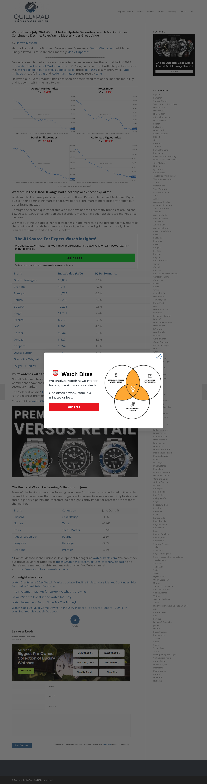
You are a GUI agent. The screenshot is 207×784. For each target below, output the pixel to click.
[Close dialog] (158, 356)
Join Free (73, 407)
